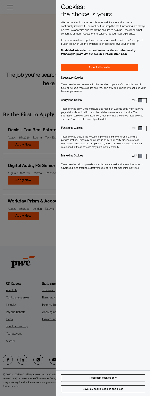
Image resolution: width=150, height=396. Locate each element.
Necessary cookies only (103, 378)
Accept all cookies (99, 67)
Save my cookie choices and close (103, 389)
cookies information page (111, 54)
